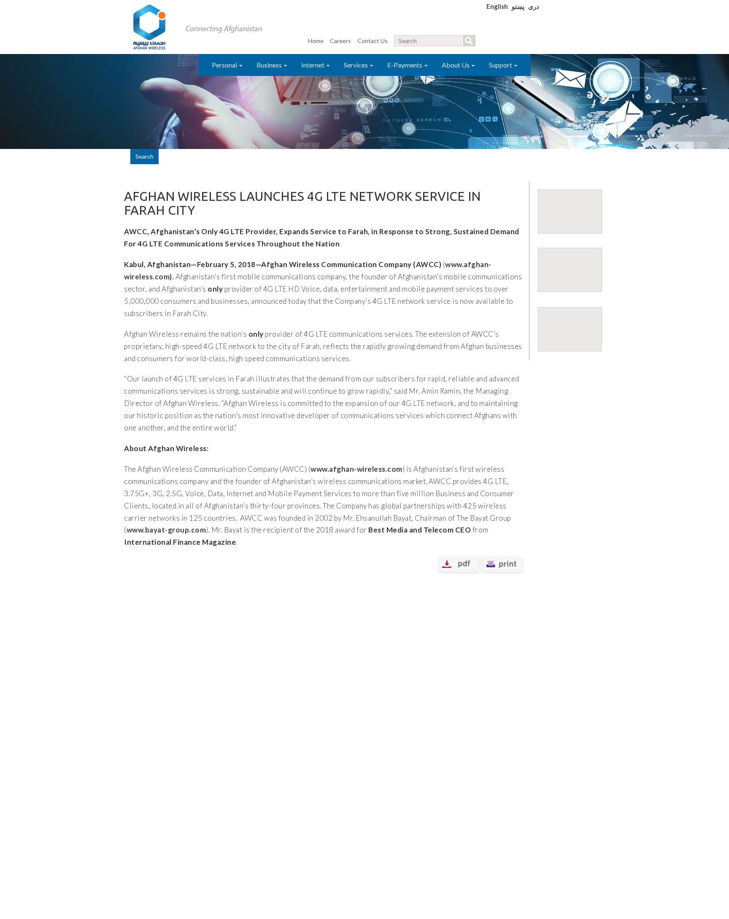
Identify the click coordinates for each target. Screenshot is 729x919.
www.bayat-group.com (166, 529)
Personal (225, 65)
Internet (313, 65)
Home (316, 40)
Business (269, 65)
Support (501, 65)
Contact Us (372, 40)
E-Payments (405, 65)
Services (356, 65)
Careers (340, 40)
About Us (456, 65)
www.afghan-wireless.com (356, 469)
